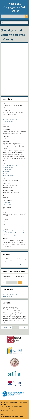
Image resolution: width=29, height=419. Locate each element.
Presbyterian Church (8, 175)
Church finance (7, 171)
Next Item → (23, 327)
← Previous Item (6, 327)
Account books (7, 204)
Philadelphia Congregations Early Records (14, 7)
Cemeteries (6, 173)
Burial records (7, 169)
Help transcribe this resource (19, 265)
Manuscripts (6, 202)
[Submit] (26, 16)
